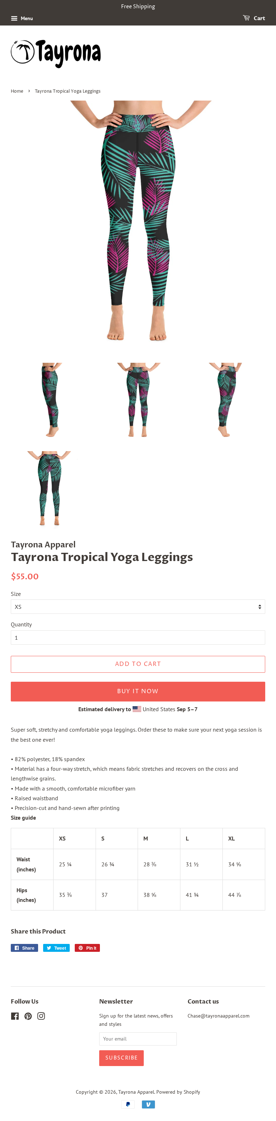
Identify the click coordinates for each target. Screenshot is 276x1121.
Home (17, 91)
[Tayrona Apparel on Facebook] (15, 1017)
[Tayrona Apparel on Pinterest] (28, 1017)
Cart (259, 18)
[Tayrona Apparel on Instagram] (41, 1017)
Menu (26, 18)
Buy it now (138, 691)
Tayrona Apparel (136, 1092)
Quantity (21, 624)
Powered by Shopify (178, 1092)
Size (16, 593)
